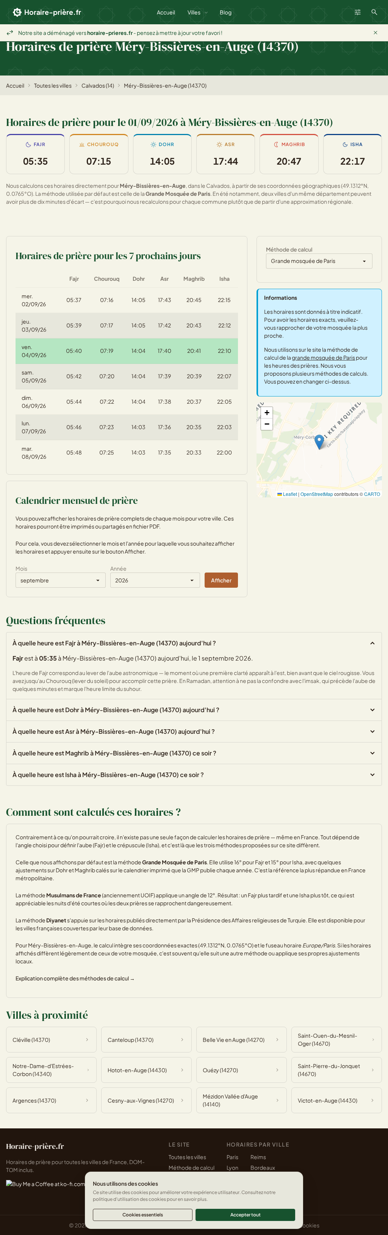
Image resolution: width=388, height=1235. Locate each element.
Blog (226, 12)
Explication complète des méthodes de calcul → (75, 978)
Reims (258, 1156)
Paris (232, 1156)
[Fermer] (375, 32)
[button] (319, 442)
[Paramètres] (357, 12)
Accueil (166, 12)
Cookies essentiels (142, 1215)
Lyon (232, 1167)
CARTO (372, 494)
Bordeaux (262, 1167)
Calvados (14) (97, 85)
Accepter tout (245, 1215)
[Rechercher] (374, 12)
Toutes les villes (53, 85)
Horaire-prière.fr (52, 12)
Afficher (221, 580)
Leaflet (289, 494)
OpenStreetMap (316, 494)
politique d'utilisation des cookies (129, 1199)
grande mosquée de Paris (323, 357)
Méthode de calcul (191, 1167)
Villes (194, 12)
